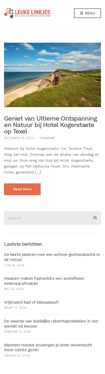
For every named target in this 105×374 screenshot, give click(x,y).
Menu (89, 13)
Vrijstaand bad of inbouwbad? (31, 302)
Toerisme (47, 138)
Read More (22, 189)
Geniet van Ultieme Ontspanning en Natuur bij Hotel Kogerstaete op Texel (50, 125)
